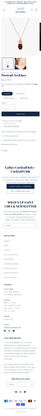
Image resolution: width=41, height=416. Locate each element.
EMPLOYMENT (9, 259)
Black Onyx (25, 98)
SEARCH (7, 241)
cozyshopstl (12, 408)
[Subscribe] (35, 225)
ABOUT (6, 246)
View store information (11, 126)
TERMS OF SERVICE (11, 273)
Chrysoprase (21, 94)
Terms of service (21, 411)
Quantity (4, 103)
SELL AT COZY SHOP (11, 255)
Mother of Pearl (10, 98)
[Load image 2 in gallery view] (20, 63)
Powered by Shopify (21, 408)
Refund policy (33, 408)
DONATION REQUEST (11, 264)
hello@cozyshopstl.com (12, 327)
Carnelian (7, 94)
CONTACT (7, 250)
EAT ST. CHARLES (10, 277)
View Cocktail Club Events (20, 191)
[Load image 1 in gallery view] (8, 63)
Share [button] (6, 150)
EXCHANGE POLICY (11, 268)
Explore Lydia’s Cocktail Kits (20, 186)
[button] (4, 10)
